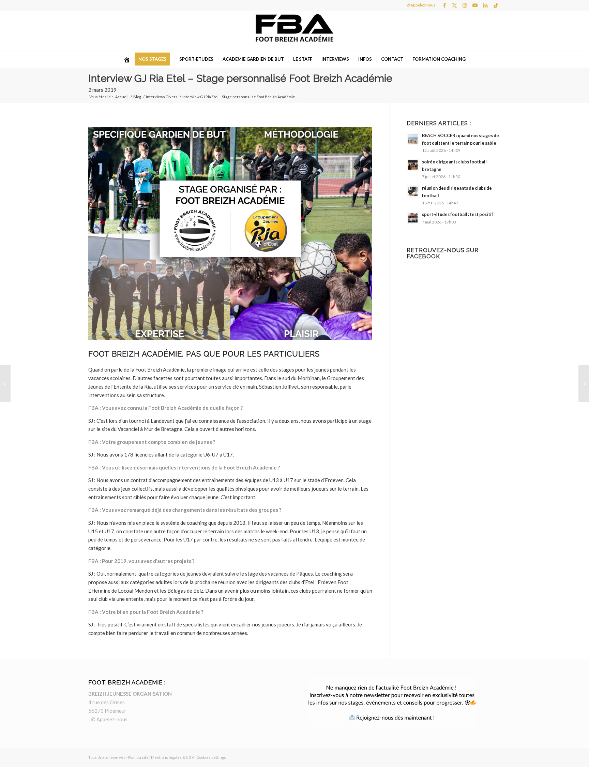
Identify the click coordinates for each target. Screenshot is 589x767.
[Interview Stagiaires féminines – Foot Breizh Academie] (5, 383)
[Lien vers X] (454, 5)
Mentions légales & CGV (172, 757)
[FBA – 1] (294, 30)
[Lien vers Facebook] (444, 5)
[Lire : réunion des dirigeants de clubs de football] (413, 191)
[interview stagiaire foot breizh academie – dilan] (583, 383)
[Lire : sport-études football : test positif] (413, 218)
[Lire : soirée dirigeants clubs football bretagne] (413, 165)
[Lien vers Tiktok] (495, 5)
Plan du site (138, 757)
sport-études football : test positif (457, 214)
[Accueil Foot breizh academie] (127, 59)
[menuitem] (127, 59)
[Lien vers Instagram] (465, 5)
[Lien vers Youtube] (475, 5)
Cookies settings (211, 757)
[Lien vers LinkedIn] (485, 5)
